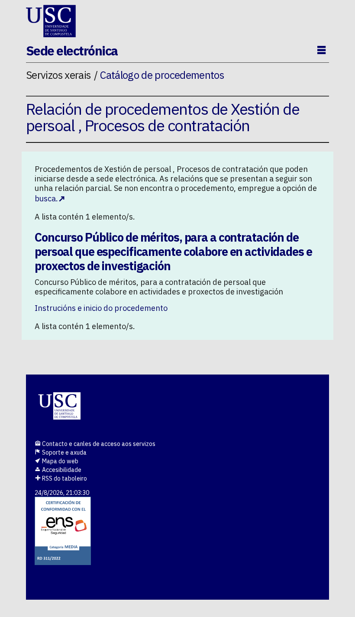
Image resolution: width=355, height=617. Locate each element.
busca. (46, 199)
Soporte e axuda (64, 452)
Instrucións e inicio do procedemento (101, 308)
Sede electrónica (72, 50)
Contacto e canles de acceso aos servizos (98, 444)
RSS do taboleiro (64, 478)
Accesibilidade (61, 470)
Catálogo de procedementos (162, 75)
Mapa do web (59, 461)
